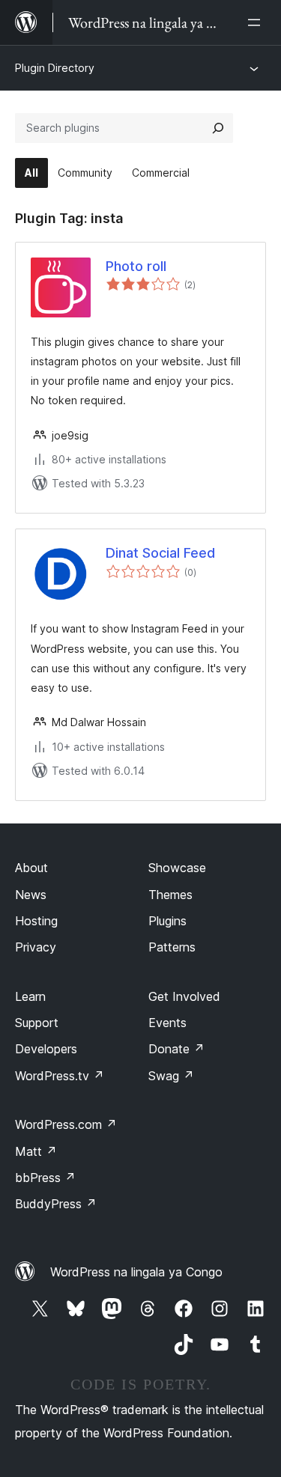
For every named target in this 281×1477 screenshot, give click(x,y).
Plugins (167, 920)
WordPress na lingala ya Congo (136, 1271)
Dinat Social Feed (160, 553)
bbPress (45, 1177)
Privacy (35, 947)
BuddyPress (56, 1203)
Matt (36, 1151)
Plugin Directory (54, 67)
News (30, 894)
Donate (176, 1048)
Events (167, 1022)
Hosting (36, 920)
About (31, 867)
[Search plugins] (218, 128)
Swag (171, 1075)
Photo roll (136, 266)
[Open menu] (257, 22)
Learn (30, 996)
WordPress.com (66, 1124)
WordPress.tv (59, 1075)
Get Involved (184, 996)
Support (36, 1022)
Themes (170, 894)
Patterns (172, 947)
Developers (46, 1048)
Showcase (177, 867)
